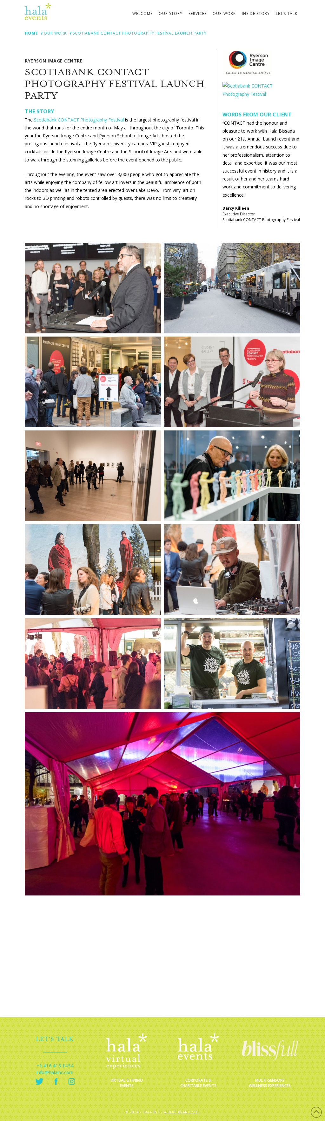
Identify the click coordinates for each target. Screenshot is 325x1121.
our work (55, 33)
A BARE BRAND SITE (182, 1112)
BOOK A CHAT (162, 994)
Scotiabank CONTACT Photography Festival (79, 120)
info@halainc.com (54, 1072)
